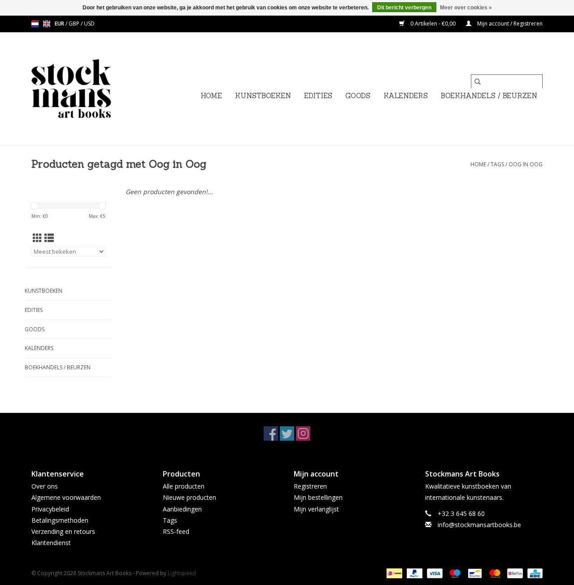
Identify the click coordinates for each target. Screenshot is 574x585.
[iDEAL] (393, 573)
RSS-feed (176, 531)
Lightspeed (182, 573)
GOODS (357, 95)
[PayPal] (414, 573)
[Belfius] (514, 573)
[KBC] (533, 573)
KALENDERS (405, 95)
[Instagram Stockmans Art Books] (303, 433)
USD (89, 23)
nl (35, 23)
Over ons (44, 486)
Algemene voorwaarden (66, 497)
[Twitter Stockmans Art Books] (287, 433)
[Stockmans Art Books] (86, 89)
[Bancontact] (474, 573)
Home (211, 95)
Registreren (310, 486)
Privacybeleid (50, 509)
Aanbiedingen (182, 509)
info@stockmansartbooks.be (479, 524)
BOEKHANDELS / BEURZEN (489, 95)
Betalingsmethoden (59, 520)
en (46, 23)
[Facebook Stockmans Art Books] (271, 433)
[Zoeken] (477, 81)
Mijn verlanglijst (316, 509)
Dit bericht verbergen (404, 7)
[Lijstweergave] (49, 238)
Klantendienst (51, 542)
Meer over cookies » (466, 7)
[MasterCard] (494, 573)
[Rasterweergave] (37, 238)
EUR (60, 23)
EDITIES (318, 95)
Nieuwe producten (189, 497)
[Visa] (434, 573)
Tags (497, 164)
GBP (75, 23)
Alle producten (183, 486)
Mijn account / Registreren (509, 23)
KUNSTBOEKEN (263, 95)
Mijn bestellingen (318, 497)
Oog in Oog (526, 164)
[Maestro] (454, 573)
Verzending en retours (63, 531)
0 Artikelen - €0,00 (433, 23)
